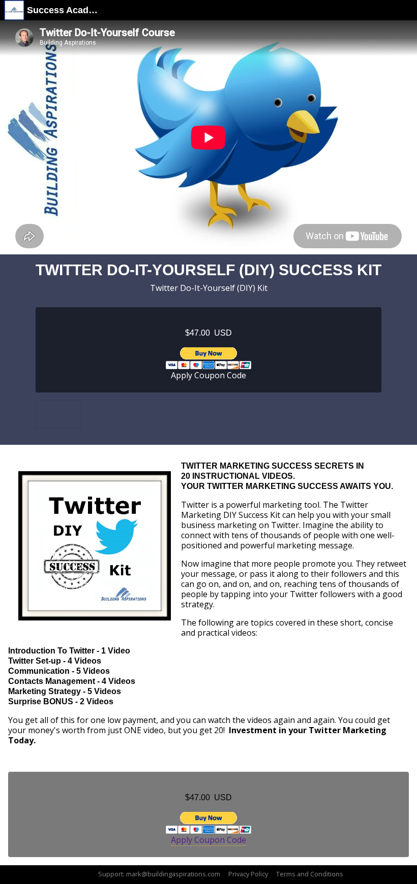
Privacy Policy (248, 873)
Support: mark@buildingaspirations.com (159, 873)
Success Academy (63, 10)
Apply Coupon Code (208, 375)
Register (208, 358)
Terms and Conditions (309, 873)
